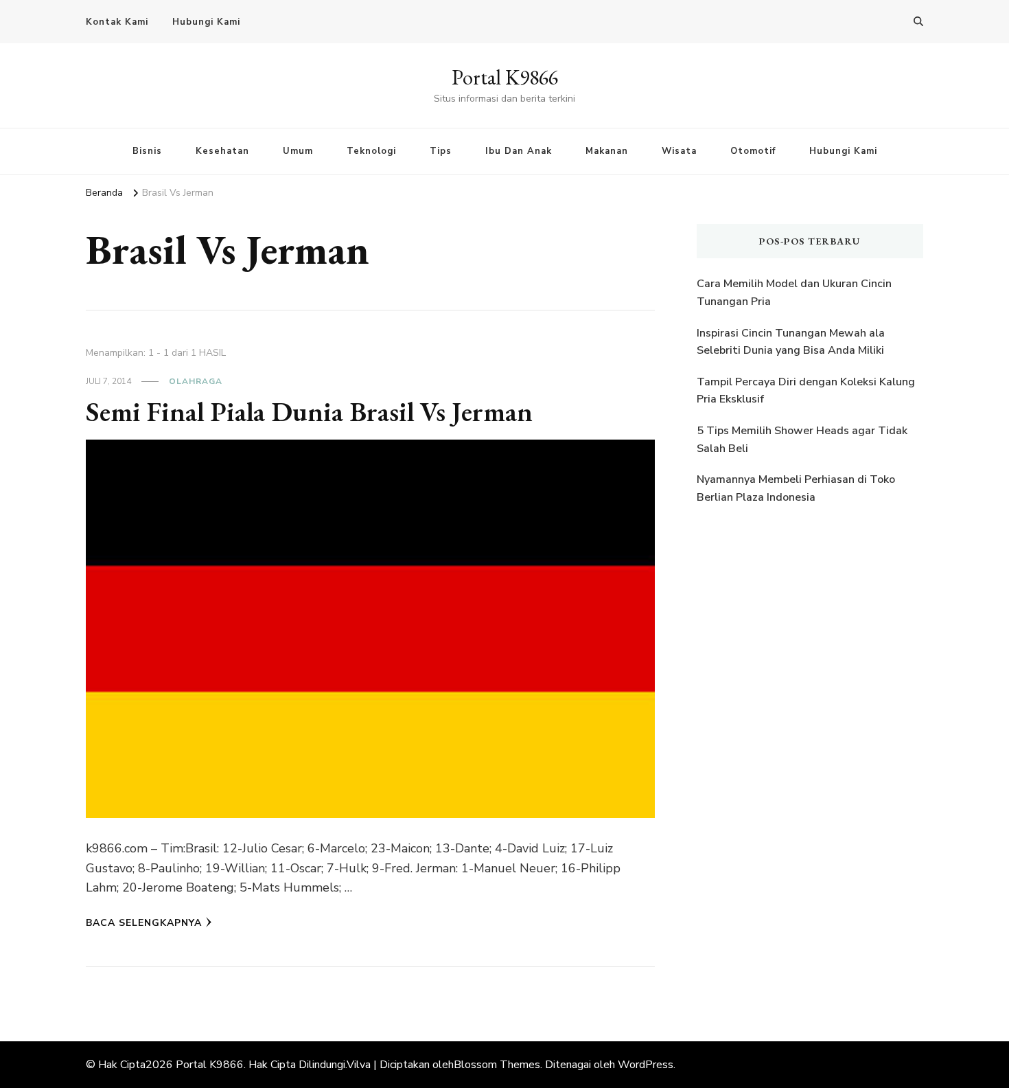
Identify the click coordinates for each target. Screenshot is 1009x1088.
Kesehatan (222, 151)
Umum (298, 151)
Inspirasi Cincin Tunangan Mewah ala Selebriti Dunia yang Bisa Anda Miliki (791, 342)
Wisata (679, 151)
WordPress (645, 1064)
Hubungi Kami (206, 22)
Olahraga (195, 381)
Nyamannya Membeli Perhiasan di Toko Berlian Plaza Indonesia (796, 488)
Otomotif (753, 151)
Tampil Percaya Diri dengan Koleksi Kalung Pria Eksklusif (806, 390)
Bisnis (147, 151)
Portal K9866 (505, 77)
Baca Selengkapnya (144, 922)
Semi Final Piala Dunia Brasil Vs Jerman (309, 411)
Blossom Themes (497, 1064)
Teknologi (371, 151)
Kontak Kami (117, 22)
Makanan (606, 151)
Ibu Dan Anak (518, 151)
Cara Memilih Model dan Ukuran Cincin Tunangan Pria (794, 292)
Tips (441, 151)
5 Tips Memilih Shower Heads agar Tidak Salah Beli (802, 439)
